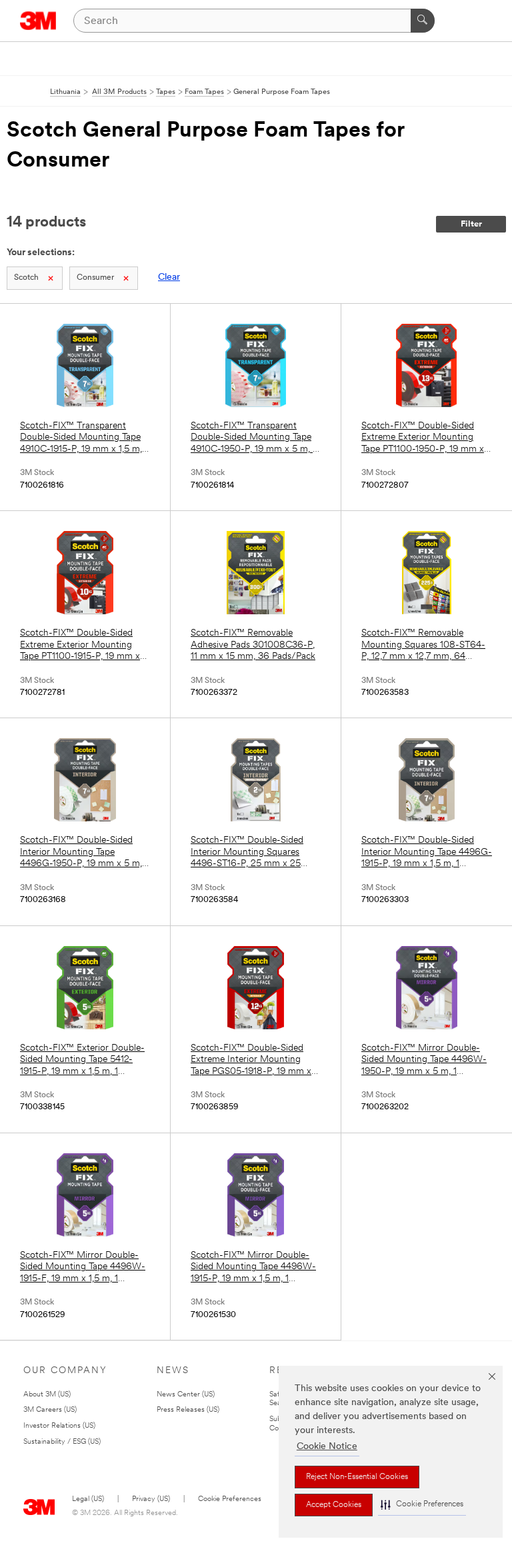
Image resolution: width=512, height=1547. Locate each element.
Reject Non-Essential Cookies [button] (357, 1477)
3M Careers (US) (50, 1410)
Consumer (95, 278)
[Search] (423, 21)
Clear (169, 277)
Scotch (26, 278)
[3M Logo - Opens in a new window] (38, 21)
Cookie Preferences (229, 1499)
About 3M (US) (47, 1394)
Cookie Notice (327, 1447)
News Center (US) (186, 1394)
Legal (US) (88, 1499)
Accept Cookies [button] (333, 1505)
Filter (471, 224)
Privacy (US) (151, 1499)
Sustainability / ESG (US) (62, 1442)
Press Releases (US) (188, 1410)
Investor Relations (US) (59, 1426)
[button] (422, 1505)
